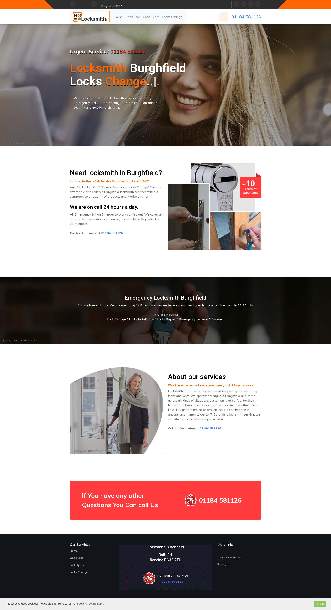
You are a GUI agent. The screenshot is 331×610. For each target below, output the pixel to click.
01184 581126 (246, 16)
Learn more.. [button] (96, 603)
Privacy (222, 564)
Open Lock (133, 17)
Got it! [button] (320, 603)
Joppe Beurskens (91, 450)
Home (118, 17)
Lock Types (151, 17)
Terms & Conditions (229, 557)
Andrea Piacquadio (22, 143)
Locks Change (172, 17)
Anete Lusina (187, 246)
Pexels (39, 143)
